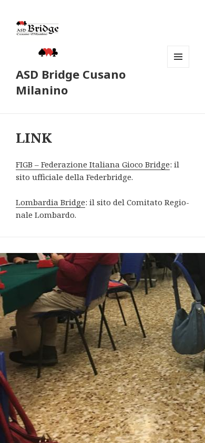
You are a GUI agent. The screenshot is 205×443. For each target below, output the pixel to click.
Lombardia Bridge (50, 202)
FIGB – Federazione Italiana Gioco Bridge (93, 164)
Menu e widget (178, 67)
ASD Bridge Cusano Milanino (71, 82)
